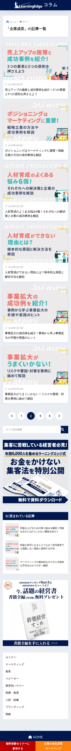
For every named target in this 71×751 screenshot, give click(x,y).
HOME (37, 737)
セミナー (11, 657)
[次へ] (59, 416)
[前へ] (12, 416)
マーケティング (15, 664)
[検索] (64, 429)
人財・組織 (12, 699)
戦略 (8, 714)
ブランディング (15, 707)
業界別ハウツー (15, 685)
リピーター (12, 678)
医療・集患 (12, 692)
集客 (8, 671)
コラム (50, 4)
